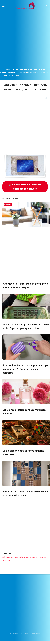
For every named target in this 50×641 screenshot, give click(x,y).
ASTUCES (4, 69)
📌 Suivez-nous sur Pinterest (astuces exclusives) (25, 186)
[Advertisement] (25, 38)
